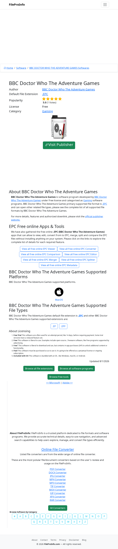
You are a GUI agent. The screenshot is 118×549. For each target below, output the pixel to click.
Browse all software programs (76, 368)
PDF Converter (58, 469)
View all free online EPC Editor (80, 254)
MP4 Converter (58, 479)
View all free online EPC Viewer (38, 248)
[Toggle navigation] (105, 4)
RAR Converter (58, 500)
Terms (53, 540)
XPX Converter (57, 496)
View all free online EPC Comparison (40, 254)
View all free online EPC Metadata (59, 265)
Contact (44, 540)
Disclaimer (74, 540)
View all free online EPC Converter (77, 248)
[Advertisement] (59, 43)
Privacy (62, 540)
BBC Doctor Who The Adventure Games (68, 89)
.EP (54, 326)
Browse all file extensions (39, 368)
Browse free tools (59, 376)
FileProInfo (17, 4)
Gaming (47, 111)
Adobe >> (67, 382)
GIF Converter (57, 493)
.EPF (63, 326)
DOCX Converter (58, 472)
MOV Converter (57, 489)
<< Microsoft (53, 382)
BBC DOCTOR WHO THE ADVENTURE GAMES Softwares (59, 68)
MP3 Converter (58, 482)
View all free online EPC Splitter (78, 259)
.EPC (45, 94)
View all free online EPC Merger (40, 259)
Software (21, 68)
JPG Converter (57, 476)
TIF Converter (57, 486)
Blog (84, 540)
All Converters (57, 508)
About (34, 540)
